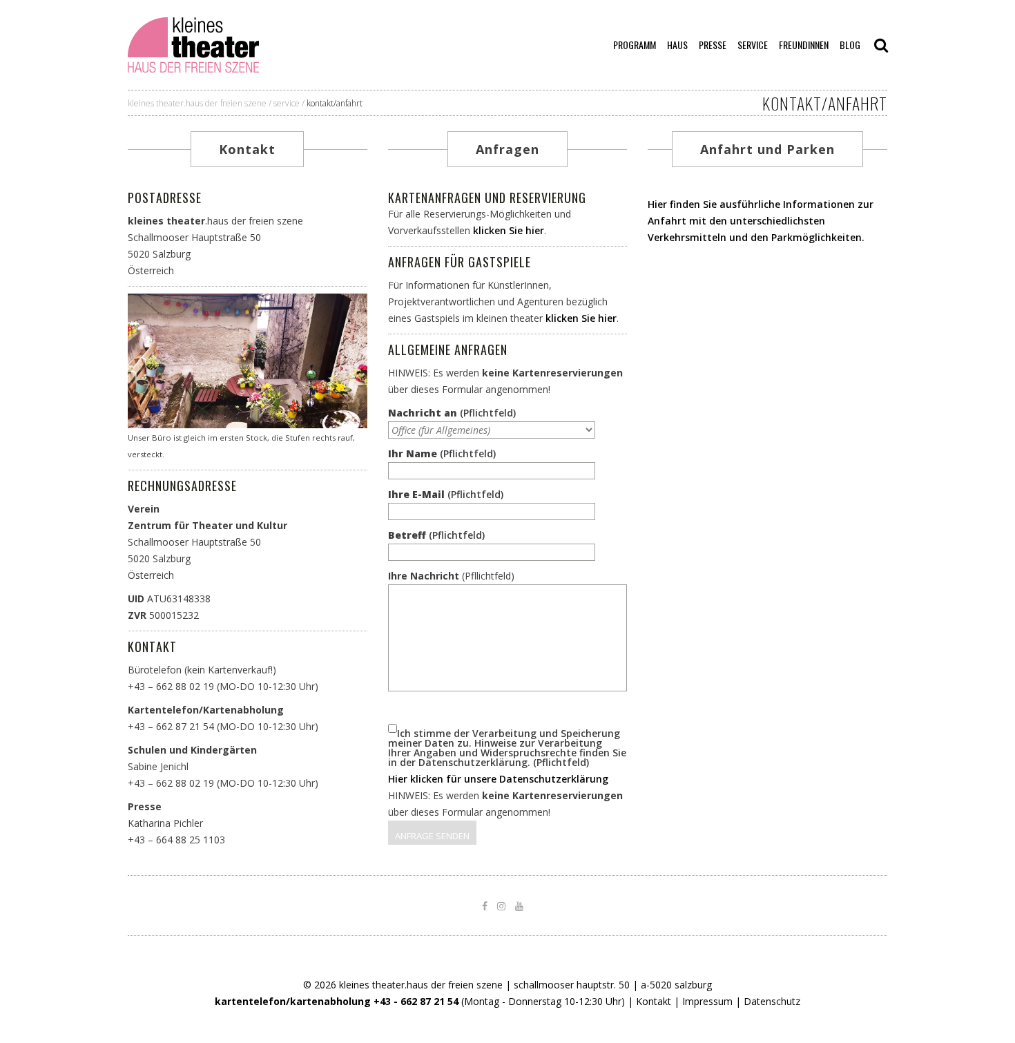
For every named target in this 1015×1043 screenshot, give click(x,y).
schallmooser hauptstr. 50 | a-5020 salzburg (613, 984)
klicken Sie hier (508, 230)
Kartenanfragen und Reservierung (487, 198)
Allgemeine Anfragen (448, 349)
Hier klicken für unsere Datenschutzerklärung (498, 778)
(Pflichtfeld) (452, 413)
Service (286, 103)
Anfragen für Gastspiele (459, 262)
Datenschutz (772, 1001)
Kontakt (152, 647)
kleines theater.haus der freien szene (197, 103)
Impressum (707, 1001)
